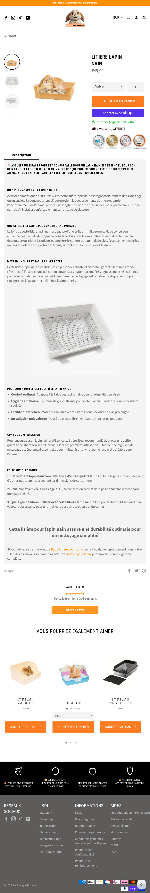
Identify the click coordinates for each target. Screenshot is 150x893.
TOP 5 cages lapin (50, 852)
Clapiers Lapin (48, 832)
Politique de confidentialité (84, 852)
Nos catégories (84, 819)
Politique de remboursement (85, 863)
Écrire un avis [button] (75, 610)
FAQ (113, 852)
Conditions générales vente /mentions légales (90, 841)
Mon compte (119, 832)
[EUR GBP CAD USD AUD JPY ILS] (117, 17)
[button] (66, 742)
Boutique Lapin (85, 826)
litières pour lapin (79, 554)
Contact (116, 839)
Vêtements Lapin (50, 839)
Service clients (120, 826)
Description (21, 155)
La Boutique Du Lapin (25, 885)
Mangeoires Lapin (51, 845)
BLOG (114, 845)
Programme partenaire (90, 832)
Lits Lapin (45, 813)
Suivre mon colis (121, 819)
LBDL (78, 813)
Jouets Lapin (47, 826)
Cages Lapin (47, 819)
